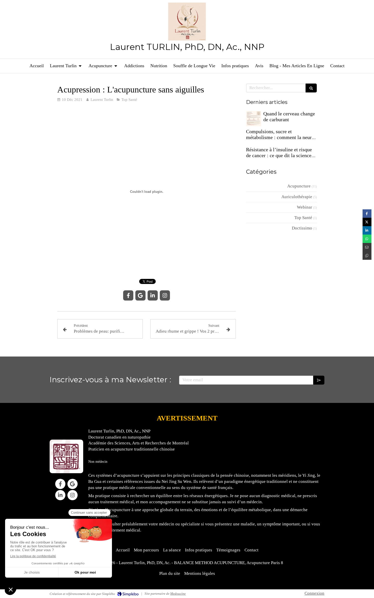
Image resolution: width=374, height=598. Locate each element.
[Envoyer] (318, 380)
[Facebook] (128, 295)
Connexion (314, 593)
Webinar (304, 207)
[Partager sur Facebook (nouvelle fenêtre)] (367, 213)
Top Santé (303, 217)
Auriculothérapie (296, 196)
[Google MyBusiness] (140, 295)
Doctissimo (302, 228)
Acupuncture (299, 186)
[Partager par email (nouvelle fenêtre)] (367, 247)
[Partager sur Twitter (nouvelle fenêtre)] (367, 222)
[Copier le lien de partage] (367, 255)
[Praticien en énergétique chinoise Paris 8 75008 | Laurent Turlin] (187, 21)
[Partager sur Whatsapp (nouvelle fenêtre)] (367, 239)
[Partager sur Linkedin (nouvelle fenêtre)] (367, 230)
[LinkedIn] (153, 295)
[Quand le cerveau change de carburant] (253, 118)
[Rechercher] (311, 88)
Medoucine (178, 593)
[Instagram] (165, 295)
